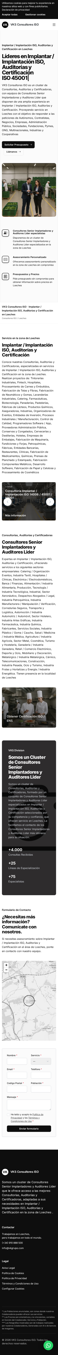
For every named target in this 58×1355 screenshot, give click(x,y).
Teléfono (36, 1069)
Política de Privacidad (14, 1278)
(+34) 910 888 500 (12, 1242)
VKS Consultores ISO (24, 24)
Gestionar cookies (35, 14)
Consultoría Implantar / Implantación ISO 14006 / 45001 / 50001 (28, 494)
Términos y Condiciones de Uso (20, 1283)
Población (37, 1083)
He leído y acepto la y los (27, 1117)
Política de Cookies (13, 1273)
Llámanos (11, 151)
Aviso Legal (8, 1267)
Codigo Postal (15, 1083)
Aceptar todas (10, 14)
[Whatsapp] (48, 1345)
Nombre (12, 1055)
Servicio (36, 1055)
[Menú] (54, 25)
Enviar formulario (29, 1128)
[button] (50, 502)
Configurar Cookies (13, 1288)
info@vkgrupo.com (13, 1248)
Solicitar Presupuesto (17, 144)
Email (11, 1069)
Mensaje (12, 1097)
